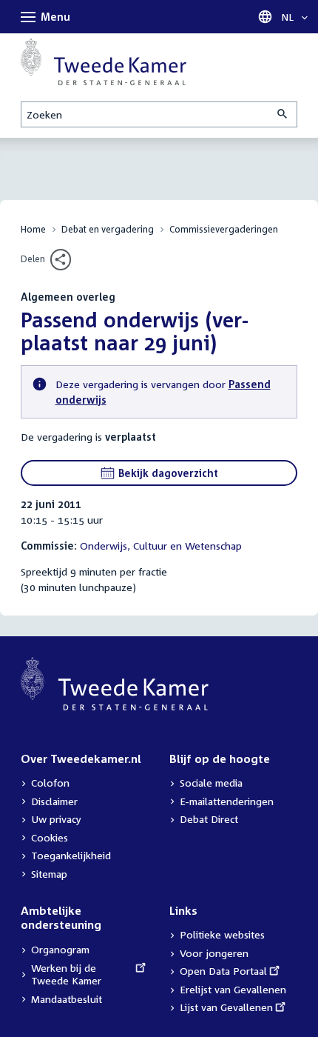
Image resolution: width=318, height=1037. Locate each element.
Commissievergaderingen (223, 229)
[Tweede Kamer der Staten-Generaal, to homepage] (103, 61)
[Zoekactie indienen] (283, 114)
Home (33, 229)
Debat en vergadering (107, 229)
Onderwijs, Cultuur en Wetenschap (161, 545)
